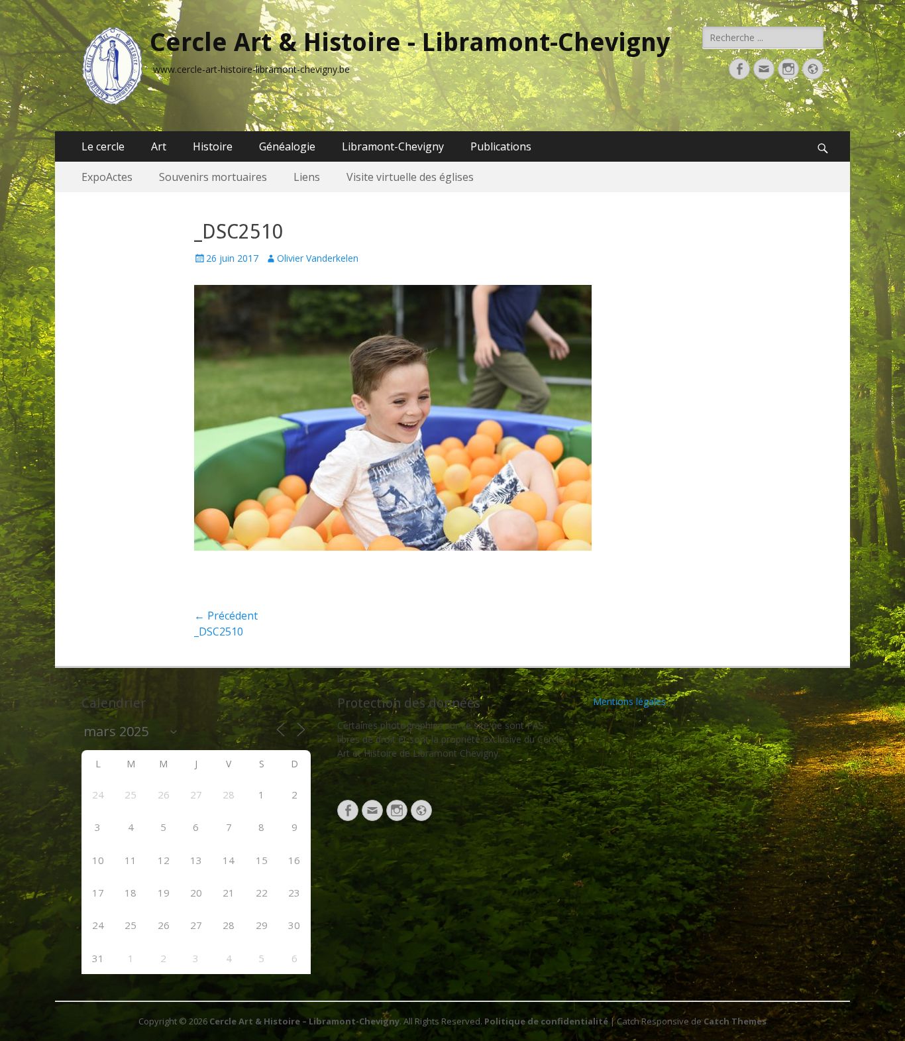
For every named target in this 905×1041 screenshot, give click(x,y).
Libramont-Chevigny (393, 146)
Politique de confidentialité (546, 1021)
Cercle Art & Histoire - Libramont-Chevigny (410, 42)
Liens (306, 177)
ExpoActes (107, 177)
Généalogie (287, 146)
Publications (500, 146)
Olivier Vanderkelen (317, 258)
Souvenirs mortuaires (213, 177)
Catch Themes (735, 1021)
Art (158, 146)
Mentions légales (629, 701)
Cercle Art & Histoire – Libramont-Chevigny (304, 1021)
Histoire (213, 146)
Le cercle (103, 146)
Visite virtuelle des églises (410, 177)
